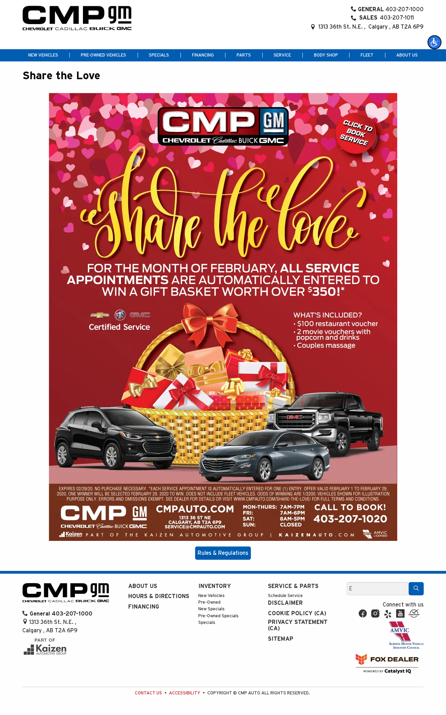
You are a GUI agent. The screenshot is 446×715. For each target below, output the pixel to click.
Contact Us (148, 693)
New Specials (211, 609)
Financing (143, 607)
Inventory (214, 586)
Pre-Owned (209, 602)
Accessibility (184, 693)
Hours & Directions (158, 596)
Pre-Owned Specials (218, 616)
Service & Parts (293, 586)
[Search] (416, 588)
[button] (434, 42)
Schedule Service (285, 596)
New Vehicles (211, 596)
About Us (142, 586)
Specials (206, 622)
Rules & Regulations (223, 553)
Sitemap (280, 639)
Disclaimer (285, 603)
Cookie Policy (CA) (297, 613)
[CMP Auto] (77, 18)
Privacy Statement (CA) (298, 625)
